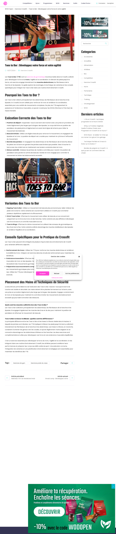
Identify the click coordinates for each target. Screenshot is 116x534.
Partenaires (88, 91)
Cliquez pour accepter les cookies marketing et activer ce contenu (39, 178)
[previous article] (7, 378)
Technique (87, 95)
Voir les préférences (72, 273)
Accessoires (88, 57)
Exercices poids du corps (39, 363)
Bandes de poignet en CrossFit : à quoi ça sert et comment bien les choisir (94, 150)
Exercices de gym (19, 363)
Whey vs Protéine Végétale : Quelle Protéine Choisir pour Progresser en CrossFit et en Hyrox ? (94, 128)
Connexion (101, 3)
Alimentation (88, 65)
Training (87, 99)
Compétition (88, 78)
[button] (79, 256)
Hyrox (37, 3)
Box (85, 74)
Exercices (66, 3)
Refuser (56, 273)
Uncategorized (89, 104)
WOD (57, 3)
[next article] (72, 378)
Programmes (47, 3)
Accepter (43, 273)
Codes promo (85, 3)
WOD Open (9, 9)
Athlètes (87, 69)
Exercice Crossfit (21, 9)
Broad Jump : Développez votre (56, 379)
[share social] (72, 363)
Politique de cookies (57, 277)
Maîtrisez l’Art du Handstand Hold (23, 379)
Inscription (110, 3)
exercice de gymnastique (36, 77)
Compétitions (27, 3)
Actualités (87, 61)
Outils (75, 3)
